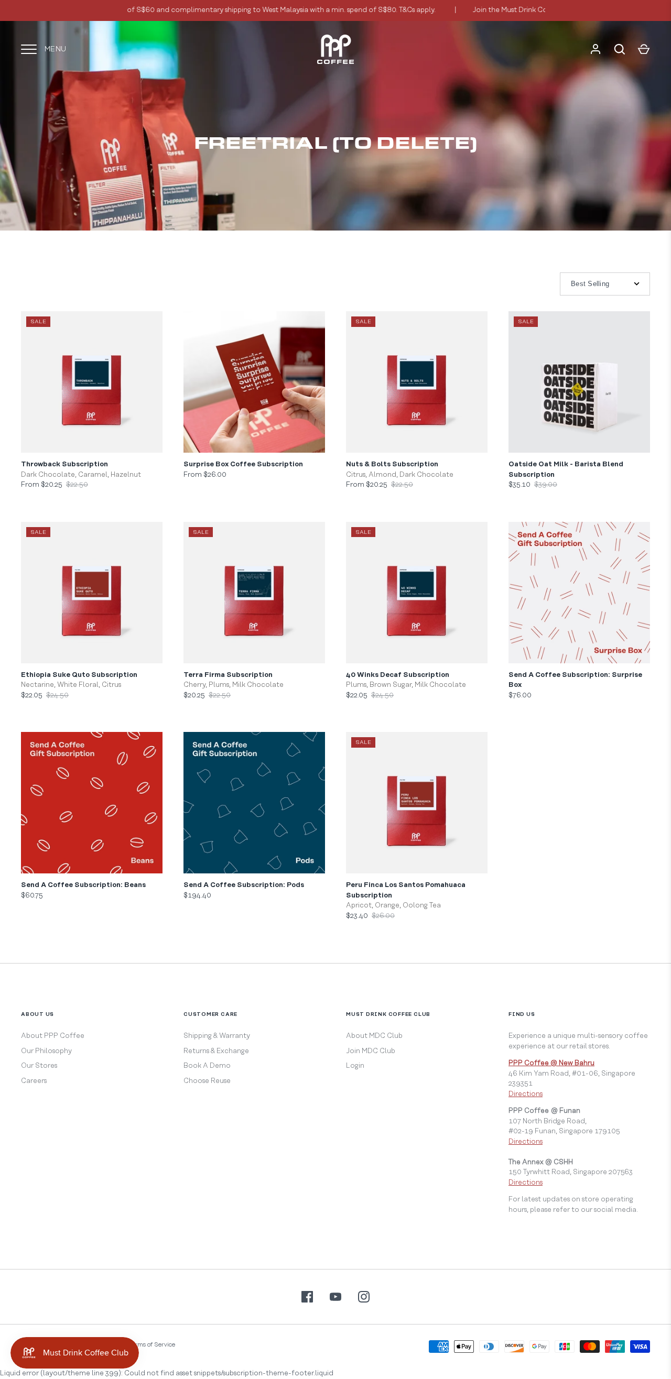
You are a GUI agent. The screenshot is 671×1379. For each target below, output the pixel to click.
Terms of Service (151, 1344)
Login (355, 1065)
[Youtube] (335, 1296)
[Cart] (643, 49)
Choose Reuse (207, 1081)
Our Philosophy (46, 1051)
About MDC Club (374, 1035)
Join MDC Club (370, 1051)
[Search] (619, 49)
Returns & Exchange (216, 1051)
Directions (525, 1094)
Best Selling (590, 284)
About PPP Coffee (52, 1035)
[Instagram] (363, 1296)
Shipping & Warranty (216, 1035)
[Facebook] (307, 1296)
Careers (34, 1081)
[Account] (595, 49)
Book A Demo (207, 1065)
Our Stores (39, 1065)
